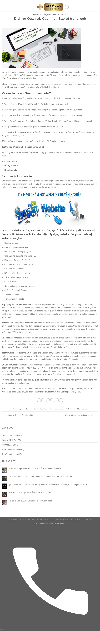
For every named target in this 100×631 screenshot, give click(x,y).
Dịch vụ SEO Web (39, 15)
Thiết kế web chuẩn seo (57, 15)
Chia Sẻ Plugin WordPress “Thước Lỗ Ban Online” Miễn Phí (35, 469)
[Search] (67, 7)
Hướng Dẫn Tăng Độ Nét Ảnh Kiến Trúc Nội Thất (30, 493)
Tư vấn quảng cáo (10, 454)
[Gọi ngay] (50, 626)
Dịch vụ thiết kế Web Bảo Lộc (20, 415)
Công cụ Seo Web (10, 435)
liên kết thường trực (80, 409)
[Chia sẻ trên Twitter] (48, 400)
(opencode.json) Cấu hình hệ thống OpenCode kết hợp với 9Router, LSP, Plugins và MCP (48, 485)
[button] (3, 7)
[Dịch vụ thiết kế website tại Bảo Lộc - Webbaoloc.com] (50, 7)
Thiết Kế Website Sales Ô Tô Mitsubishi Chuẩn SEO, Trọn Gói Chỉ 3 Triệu (41, 477)
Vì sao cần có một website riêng (79, 415)
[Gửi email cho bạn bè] (52, 400)
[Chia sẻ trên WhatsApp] (39, 400)
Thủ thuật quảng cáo (28, 520)
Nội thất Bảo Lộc (9, 445)
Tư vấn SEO (13, 520)
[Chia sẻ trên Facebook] (43, 400)
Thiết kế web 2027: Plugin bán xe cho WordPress (30, 501)
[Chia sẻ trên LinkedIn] (61, 400)
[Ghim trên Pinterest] (57, 400)
